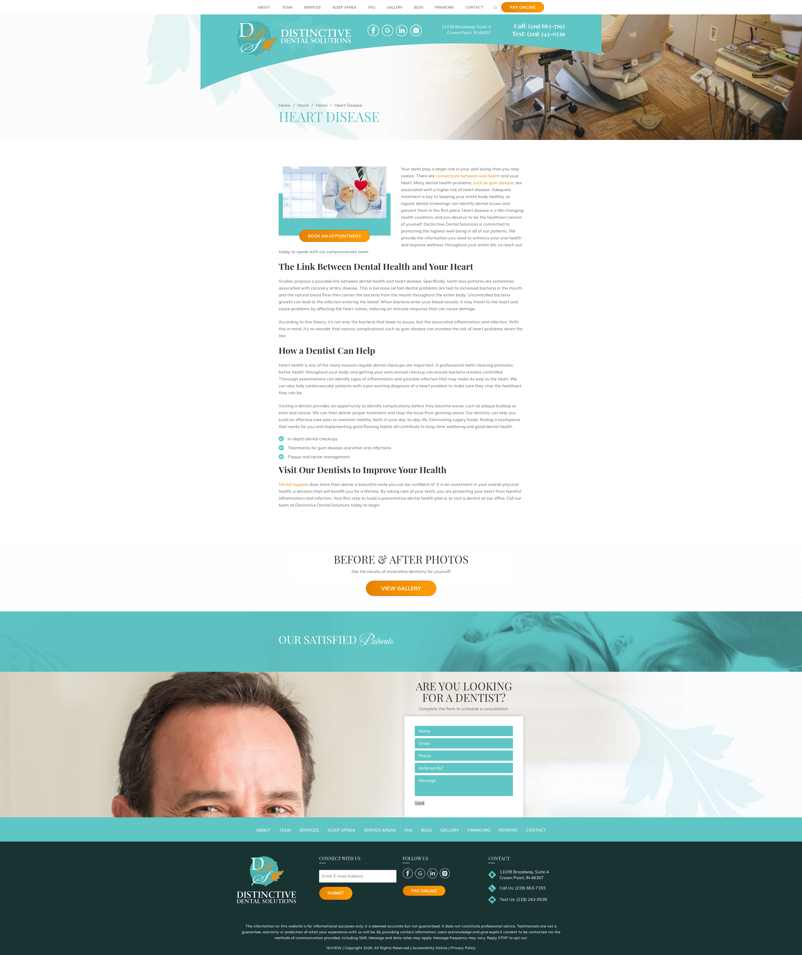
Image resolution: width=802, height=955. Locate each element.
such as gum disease (493, 182)
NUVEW (333, 947)
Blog (418, 7)
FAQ (371, 7)
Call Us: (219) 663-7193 (523, 887)
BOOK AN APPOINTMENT (334, 236)
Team (287, 7)
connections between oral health (468, 175)
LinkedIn (401, 30)
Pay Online (523, 7)
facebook (373, 30)
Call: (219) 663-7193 (539, 26)
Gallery (394, 7)
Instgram (416, 30)
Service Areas (380, 830)
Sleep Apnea (344, 7)
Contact (474, 7)
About (264, 7)
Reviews (508, 830)
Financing (444, 7)
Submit (419, 803)
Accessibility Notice (429, 947)
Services (312, 7)
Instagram (445, 873)
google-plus (387, 30)
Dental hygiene (293, 484)
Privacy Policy (463, 947)
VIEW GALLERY (401, 588)
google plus (420, 873)
